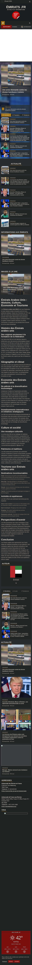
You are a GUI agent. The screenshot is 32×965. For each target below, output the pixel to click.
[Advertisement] (16, 45)
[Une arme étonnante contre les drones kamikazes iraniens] (16, 75)
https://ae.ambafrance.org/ (9, 806)
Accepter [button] (17, 961)
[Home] (3, 23)
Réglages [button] (4, 961)
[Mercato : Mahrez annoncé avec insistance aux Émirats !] (5, 145)
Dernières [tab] (6, 115)
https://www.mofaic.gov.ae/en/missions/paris (14, 791)
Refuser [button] (11, 961)
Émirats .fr (16, 7)
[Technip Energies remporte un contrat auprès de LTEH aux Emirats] (5, 223)
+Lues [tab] (16, 591)
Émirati (12, 94)
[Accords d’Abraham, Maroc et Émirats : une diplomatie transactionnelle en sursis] (5, 128)
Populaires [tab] (16, 115)
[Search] (30, 23)
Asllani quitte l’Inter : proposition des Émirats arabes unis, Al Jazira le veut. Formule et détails (19, 154)
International (8, 107)
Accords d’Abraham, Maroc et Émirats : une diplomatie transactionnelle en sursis (18, 130)
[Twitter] (16, 583)
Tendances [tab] (26, 115)
